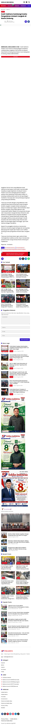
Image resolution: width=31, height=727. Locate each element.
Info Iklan (3, 696)
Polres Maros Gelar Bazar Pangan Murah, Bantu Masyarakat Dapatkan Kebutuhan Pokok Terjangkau (22, 597)
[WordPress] (10, 714)
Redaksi (3, 707)
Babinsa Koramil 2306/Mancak (10, 686)
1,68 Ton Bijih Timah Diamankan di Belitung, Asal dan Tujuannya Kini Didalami (7, 290)
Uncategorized (20, 592)
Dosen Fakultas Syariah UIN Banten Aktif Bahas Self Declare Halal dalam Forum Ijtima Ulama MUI (18, 626)
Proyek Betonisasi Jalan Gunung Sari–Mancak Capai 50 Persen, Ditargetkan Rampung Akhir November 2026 (7, 582)
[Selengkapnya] (15, 509)
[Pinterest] (7, 714)
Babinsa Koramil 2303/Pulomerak (11, 679)
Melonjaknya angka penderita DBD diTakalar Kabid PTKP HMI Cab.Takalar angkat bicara (18, 620)
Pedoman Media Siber (6, 701)
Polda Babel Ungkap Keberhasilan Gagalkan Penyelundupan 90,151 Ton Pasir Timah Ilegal (8, 276)
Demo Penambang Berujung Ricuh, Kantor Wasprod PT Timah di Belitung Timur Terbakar (7, 305)
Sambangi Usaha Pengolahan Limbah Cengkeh (14, 249)
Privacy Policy (4, 705)
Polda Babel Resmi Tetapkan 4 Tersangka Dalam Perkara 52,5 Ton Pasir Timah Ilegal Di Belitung (22, 305)
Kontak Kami (4, 699)
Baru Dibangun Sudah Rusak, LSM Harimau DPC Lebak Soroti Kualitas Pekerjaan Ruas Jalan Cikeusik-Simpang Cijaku (22, 290)
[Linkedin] (15, 714)
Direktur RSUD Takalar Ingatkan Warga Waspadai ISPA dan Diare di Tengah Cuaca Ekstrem (18, 534)
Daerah (3, 271)
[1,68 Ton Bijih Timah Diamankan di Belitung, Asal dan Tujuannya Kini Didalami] (8, 283)
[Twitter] (23, 259)
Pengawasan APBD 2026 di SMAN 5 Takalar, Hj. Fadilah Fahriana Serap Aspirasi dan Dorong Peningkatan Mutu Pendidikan (18, 548)
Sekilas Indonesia (7, 2)
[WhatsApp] (28, 259)
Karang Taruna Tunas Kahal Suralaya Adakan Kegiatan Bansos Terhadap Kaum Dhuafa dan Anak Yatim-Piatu (18, 640)
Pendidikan (4, 563)
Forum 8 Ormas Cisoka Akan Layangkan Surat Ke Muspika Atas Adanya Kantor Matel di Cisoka (18, 613)
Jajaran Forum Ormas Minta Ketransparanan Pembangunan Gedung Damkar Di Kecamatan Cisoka (18, 606)
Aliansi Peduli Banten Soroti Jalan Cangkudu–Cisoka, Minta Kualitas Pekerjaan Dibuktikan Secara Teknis (22, 582)
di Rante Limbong (11, 247)
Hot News (3, 669)
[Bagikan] (28, 21)
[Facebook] (20, 259)
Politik (2, 671)
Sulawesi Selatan (7, 677)
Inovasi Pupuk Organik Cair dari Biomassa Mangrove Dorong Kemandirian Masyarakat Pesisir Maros (7, 567)
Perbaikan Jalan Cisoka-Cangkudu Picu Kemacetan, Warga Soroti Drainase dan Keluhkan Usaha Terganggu (8, 597)
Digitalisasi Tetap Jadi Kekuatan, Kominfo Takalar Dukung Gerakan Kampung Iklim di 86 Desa (23, 567)
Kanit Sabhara (21, 247)
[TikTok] (18, 714)
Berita (18, 271)
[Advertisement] (15, 121)
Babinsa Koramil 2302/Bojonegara (11, 682)
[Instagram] (13, 714)
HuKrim (3, 11)
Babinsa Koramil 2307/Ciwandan (11, 684)
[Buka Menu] (26, 2)
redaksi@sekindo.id (8, 657)
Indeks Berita (4, 692)
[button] (24, 2)
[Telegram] (26, 259)
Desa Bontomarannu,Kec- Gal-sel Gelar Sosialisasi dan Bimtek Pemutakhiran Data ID (18, 633)
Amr (5, 21)
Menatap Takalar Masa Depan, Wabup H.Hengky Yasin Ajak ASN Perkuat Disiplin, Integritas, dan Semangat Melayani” (18, 541)
